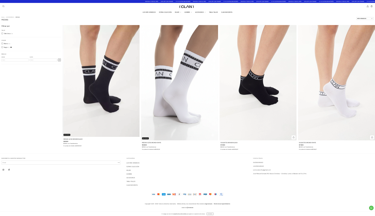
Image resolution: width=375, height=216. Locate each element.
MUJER (177, 12)
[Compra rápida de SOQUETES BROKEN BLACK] (294, 137)
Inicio (2, 17)
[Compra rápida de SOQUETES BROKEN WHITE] (372, 137)
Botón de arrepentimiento (222, 204)
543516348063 (258, 162)
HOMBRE (187, 12)
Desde (3, 57)
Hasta (31, 57)
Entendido (210, 213)
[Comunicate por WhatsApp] (371, 208)
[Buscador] (3, 6)
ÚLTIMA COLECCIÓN (165, 12)
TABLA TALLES (213, 12)
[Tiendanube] (187, 208)
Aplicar (59, 59)
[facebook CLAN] (9, 170)
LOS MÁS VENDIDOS (149, 12)
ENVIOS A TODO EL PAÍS (102, 1)
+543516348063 (258, 166)
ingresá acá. (208, 204)
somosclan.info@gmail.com (262, 170)
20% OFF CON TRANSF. (118, 1)
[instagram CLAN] (3, 170)
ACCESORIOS (199, 12)
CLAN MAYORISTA (226, 12)
